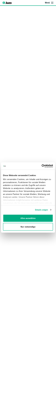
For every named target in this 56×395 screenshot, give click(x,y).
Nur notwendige (28, 227)
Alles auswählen (28, 218)
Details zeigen (41, 210)
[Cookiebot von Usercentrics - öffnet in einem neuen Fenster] (41, 166)
